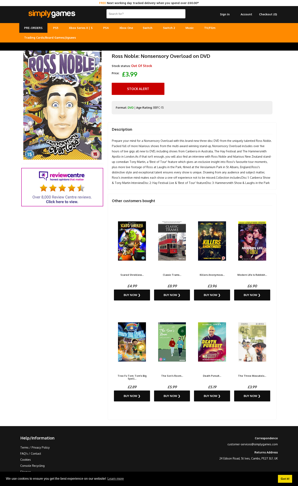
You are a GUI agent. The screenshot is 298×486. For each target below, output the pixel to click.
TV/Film (209, 28)
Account (246, 14)
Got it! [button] (285, 478)
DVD (131, 107)
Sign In (225, 14)
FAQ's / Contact (30, 453)
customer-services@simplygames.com (252, 444)
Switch (147, 28)
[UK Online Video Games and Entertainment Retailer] (51, 14)
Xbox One (126, 28)
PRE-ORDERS (33, 28)
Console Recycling (32, 465)
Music (189, 28)
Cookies (25, 459)
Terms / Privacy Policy (35, 447)
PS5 (55, 28)
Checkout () (268, 14)
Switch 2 (169, 28)
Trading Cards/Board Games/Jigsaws (50, 37)
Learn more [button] (115, 478)
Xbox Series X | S (81, 28)
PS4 (106, 28)
